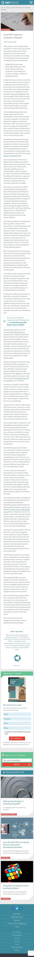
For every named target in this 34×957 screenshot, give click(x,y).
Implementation (17, 917)
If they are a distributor (18, 94)
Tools (17, 927)
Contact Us (17, 938)
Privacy (17, 944)
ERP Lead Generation (17, 935)
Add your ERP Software (17, 947)
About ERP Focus (17, 932)
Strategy (8, 7)
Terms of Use (15, 744)
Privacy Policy (25, 744)
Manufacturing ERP (9, 814)
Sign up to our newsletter (15, 755)
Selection (16, 914)
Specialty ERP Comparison (17, 924)
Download (17, 738)
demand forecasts (15, 332)
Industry (17, 920)
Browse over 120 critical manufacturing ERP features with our (18, 321)
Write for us (17, 950)
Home (3, 7)
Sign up (16, 764)
